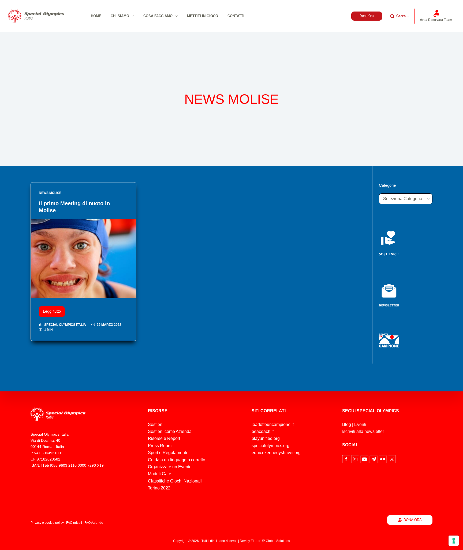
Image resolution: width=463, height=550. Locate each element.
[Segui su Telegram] (374, 459)
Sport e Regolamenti (167, 452)
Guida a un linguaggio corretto (176, 460)
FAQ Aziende (93, 523)
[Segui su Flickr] (383, 459)
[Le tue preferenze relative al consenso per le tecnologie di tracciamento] (454, 541)
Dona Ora (367, 16)
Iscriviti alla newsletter (363, 431)
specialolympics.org (270, 445)
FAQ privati (74, 523)
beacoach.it (263, 431)
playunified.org (266, 438)
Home (96, 16)
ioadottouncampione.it (273, 424)
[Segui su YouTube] (364, 459)
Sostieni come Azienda (170, 431)
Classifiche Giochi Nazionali (175, 481)
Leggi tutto (54, 310)
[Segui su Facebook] (346, 459)
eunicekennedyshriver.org (276, 452)
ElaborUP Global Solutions (270, 541)
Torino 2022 (159, 488)
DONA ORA (413, 520)
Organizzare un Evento (170, 467)
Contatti (235, 16)
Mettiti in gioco (202, 16)
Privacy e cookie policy (47, 523)
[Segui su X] (392, 459)
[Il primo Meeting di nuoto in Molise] (83, 258)
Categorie (387, 185)
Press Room (159, 445)
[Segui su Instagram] (355, 459)
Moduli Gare (159, 474)
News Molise (50, 193)
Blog (346, 424)
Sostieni (155, 424)
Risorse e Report (164, 438)
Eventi (360, 424)
